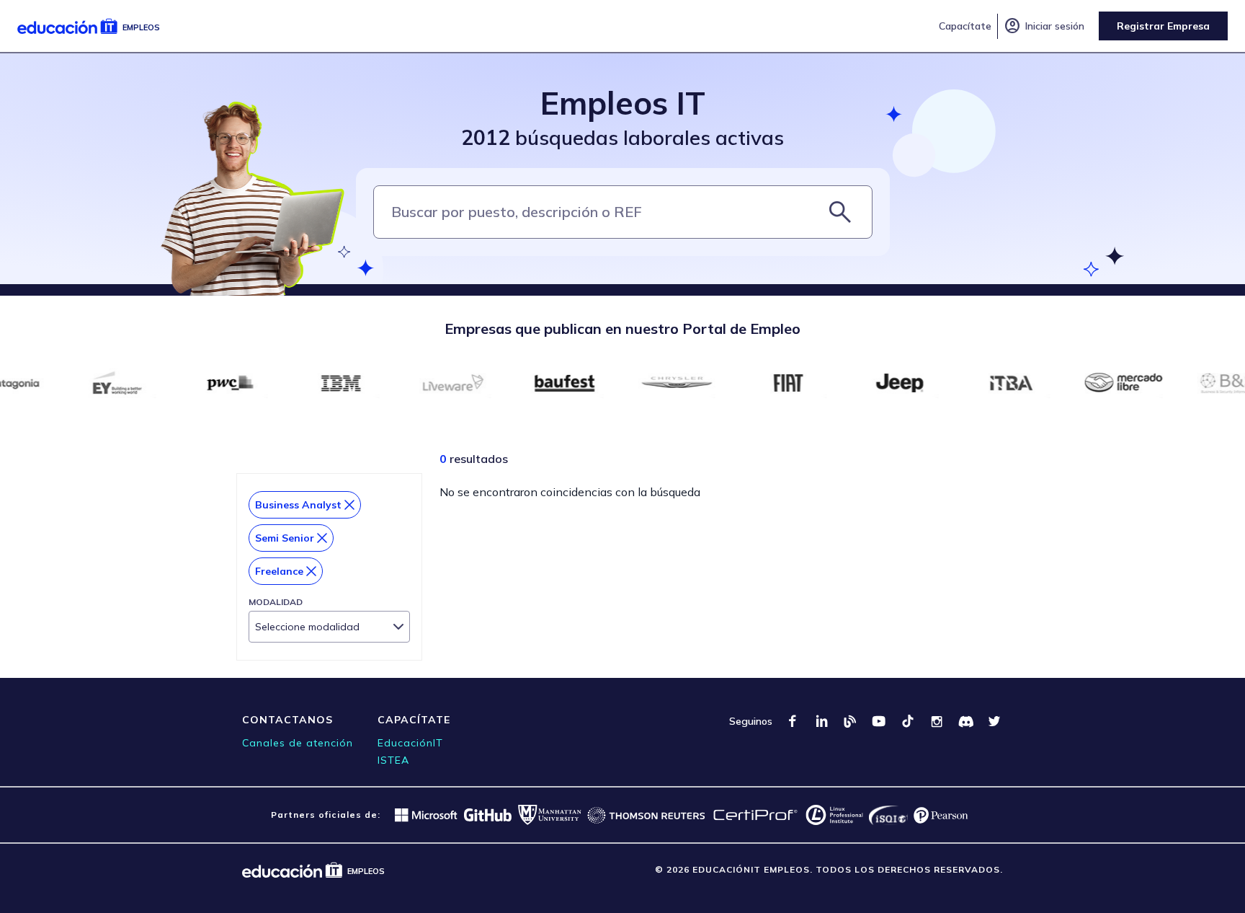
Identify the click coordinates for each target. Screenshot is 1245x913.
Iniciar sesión (1044, 26)
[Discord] (965, 721)
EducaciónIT (410, 742)
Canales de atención (297, 742)
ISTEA (393, 760)
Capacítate (965, 25)
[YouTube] (879, 721)
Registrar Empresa (1163, 25)
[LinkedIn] (821, 721)
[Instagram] (936, 721)
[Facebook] (792, 721)
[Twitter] (994, 721)
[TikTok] (907, 721)
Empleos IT (622, 103)
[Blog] (850, 721)
